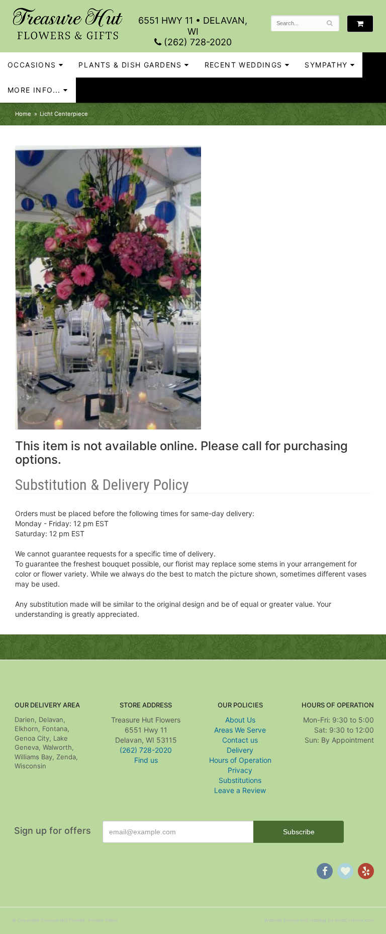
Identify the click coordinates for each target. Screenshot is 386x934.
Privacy (240, 770)
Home (23, 113)
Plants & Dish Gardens (129, 64)
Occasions (32, 64)
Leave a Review (240, 790)
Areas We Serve (240, 730)
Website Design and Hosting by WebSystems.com (319, 920)
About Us (240, 719)
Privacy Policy (103, 920)
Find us (146, 760)
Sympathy (326, 64)
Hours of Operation (240, 760)
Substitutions (240, 780)
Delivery (240, 750)
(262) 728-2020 (196, 42)
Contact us (240, 740)
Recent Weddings (243, 64)
